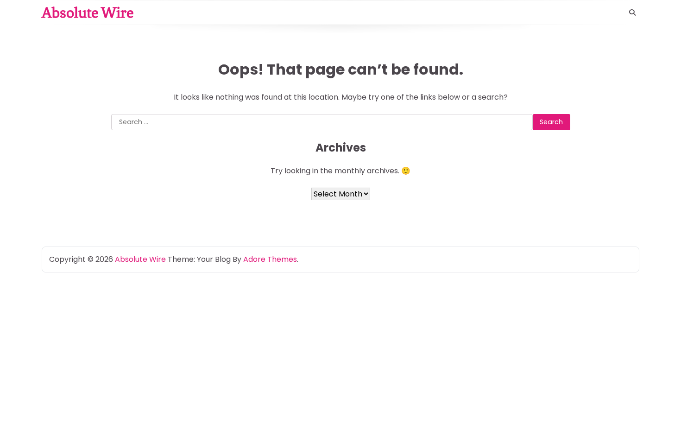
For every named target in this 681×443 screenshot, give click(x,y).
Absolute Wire (87, 12)
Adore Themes (270, 259)
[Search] (632, 12)
